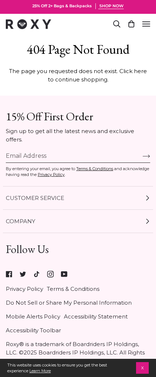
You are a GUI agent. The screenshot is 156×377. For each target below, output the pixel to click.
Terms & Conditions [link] (73, 288)
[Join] (140, 156)
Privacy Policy (51, 174)
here (140, 71)
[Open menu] (146, 24)
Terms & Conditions (94, 168)
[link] (9, 274)
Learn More (40, 370)
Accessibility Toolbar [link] (33, 330)
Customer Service (35, 197)
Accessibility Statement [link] (96, 316)
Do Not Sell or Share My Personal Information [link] (69, 302)
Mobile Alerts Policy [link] (33, 316)
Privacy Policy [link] (24, 288)
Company (20, 221)
